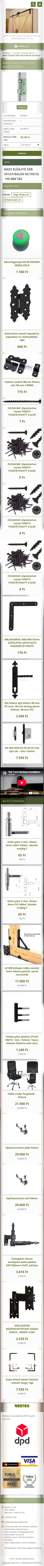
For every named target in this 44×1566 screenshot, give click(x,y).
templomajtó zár (13, 199)
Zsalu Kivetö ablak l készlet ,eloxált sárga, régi (22, 1381)
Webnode (6, 1563)
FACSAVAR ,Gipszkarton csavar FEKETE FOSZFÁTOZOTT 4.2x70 (22, 411)
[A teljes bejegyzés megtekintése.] (22, 239)
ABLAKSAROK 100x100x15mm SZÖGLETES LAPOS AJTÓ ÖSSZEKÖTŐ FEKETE (22, 643)
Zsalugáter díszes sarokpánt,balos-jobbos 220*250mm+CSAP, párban (22, 1262)
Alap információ (11, 186)
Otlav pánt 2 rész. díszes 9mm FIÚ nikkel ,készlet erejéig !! (22, 904)
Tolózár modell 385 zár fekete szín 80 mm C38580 (22, 383)
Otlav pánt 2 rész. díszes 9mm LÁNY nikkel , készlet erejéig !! (22, 845)
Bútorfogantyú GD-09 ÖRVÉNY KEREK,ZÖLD (22, 263)
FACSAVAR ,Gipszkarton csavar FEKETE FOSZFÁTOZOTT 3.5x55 (22, 467)
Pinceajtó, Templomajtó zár (24, 53)
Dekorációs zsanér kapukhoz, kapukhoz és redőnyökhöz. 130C (22, 337)
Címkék (6, 194)
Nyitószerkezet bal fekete (22, 1198)
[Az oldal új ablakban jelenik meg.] (22, 87)
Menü (39, 4)
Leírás (7, 162)
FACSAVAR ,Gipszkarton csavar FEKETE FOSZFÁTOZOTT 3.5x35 (22, 523)
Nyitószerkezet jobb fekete (22, 1147)
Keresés (33, 4)
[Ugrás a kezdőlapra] (22, 17)
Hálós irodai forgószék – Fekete (22, 1095)
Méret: (6, 145)
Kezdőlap (6, 53)
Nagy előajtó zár (21, 194)
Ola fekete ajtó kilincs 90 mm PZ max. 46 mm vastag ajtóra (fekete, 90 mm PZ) (22, 706)
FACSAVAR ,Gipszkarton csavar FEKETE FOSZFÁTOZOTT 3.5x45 (22, 579)
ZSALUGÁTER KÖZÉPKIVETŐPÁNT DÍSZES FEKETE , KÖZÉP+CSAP (22, 1329)
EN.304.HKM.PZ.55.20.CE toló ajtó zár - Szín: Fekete (22, 749)
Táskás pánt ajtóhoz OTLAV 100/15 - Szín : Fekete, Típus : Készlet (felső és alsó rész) (22, 1040)
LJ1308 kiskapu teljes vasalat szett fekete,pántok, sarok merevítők (22, 971)
